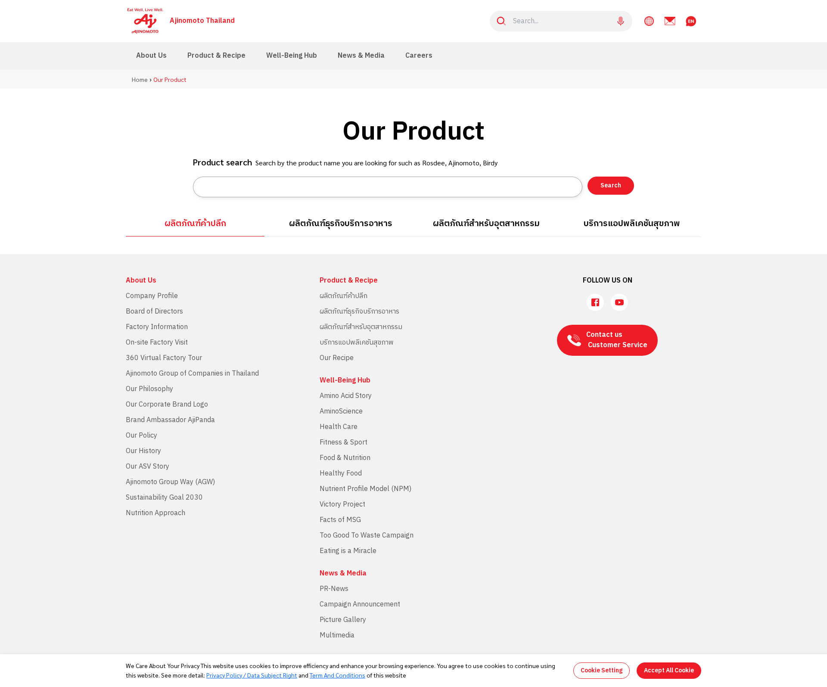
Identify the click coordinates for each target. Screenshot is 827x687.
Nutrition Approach (155, 513)
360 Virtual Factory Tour (164, 358)
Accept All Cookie (669, 670)
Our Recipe (337, 358)
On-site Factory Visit (157, 342)
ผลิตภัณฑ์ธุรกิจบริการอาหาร (340, 224)
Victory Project (342, 504)
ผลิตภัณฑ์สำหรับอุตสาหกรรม (486, 224)
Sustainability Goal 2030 (164, 498)
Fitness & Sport (343, 442)
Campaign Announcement (360, 604)
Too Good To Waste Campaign (367, 535)
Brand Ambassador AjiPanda (170, 420)
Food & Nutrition (345, 458)
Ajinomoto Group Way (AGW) (170, 482)
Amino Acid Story (346, 396)
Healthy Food (341, 473)
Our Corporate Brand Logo (167, 404)
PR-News (334, 589)
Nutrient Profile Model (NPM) (365, 489)
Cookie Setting (601, 670)
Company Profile (152, 296)
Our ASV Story (147, 467)
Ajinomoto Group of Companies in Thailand (192, 373)
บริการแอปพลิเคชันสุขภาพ (632, 224)
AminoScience (341, 411)
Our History (143, 451)
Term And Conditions (337, 675)
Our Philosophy (149, 389)
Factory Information (157, 327)
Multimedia (337, 635)
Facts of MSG (340, 520)
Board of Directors (154, 311)
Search (610, 185)
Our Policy (141, 435)
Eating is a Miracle (348, 551)
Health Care (339, 427)
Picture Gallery (343, 620)
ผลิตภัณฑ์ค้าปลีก (195, 224)
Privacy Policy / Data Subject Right (251, 675)
